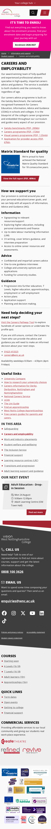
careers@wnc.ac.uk (14, 355)
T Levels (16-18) (12, 671)
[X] (23, 613)
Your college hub (24, 2)
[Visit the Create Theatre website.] (15, 742)
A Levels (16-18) (12, 666)
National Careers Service (17, 396)
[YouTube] (32, 613)
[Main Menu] (44, 13)
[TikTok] (4, 621)
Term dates (10, 696)
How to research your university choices (25, 382)
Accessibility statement (36, 632)
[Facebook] (4, 613)
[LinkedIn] (42, 613)
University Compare (15, 378)
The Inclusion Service (15, 449)
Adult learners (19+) (14, 676)
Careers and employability (18, 434)
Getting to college (13, 707)
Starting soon (11, 660)
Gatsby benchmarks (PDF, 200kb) (21, 128)
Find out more (36, 512)
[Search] (33, 13)
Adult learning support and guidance (23, 470)
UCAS (7, 399)
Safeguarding (11, 428)
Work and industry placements (20, 439)
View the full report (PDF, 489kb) (19, 178)
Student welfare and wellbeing (20, 444)
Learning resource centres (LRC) (21, 460)
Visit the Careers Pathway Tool (17, 322)
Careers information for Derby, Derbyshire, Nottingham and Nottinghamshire (20, 389)
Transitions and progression (19, 465)
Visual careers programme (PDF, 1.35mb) (26, 135)
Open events (11, 702)
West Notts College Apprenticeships (23, 410)
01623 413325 (11, 351)
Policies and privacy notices (12, 632)
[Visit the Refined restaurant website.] (12, 751)
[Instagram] (14, 613)
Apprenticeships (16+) (15, 682)
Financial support (13, 455)
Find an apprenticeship (16, 407)
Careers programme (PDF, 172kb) (22, 131)
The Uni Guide (11, 403)
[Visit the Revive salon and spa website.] (33, 751)
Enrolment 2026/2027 (25, 45)
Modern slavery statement (11, 638)
